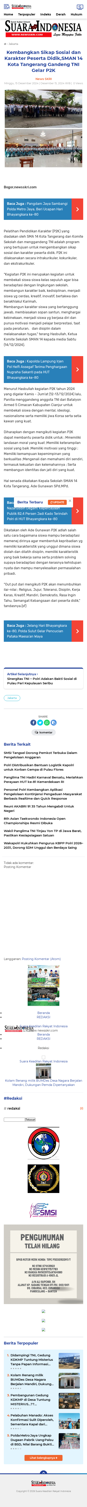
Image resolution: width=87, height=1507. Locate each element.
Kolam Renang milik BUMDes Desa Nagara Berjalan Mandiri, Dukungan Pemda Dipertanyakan (43, 1083)
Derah (61, 14)
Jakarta (12, 698)
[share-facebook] (33, 723)
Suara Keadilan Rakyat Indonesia (44, 1026)
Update (58, 502)
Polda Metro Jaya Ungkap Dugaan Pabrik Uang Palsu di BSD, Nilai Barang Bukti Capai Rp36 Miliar (32, 1439)
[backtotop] (43, 1474)
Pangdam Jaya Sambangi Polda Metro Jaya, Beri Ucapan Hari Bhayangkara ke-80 (37, 209)
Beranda (43, 1013)
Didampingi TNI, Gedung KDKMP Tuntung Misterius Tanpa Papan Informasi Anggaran (32, 1359)
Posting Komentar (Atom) (41, 959)
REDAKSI (43, 1017)
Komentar (45, 732)
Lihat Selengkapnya (43, 1457)
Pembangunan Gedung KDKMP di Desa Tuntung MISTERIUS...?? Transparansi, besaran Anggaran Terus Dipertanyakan (30, 1399)
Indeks (45, 14)
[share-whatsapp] (47, 723)
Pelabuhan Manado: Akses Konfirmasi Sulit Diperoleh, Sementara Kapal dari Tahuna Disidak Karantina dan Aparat (32, 1419)
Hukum (76, 14)
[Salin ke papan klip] (54, 723)
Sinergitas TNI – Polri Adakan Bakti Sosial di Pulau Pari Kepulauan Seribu (42, 681)
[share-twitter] (40, 723)
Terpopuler (26, 14)
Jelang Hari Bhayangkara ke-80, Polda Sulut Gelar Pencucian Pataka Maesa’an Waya (37, 631)
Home (8, 14)
